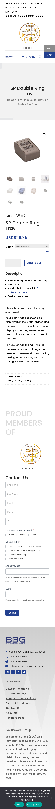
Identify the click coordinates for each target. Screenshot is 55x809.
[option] (28, 33)
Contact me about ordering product (24, 550)
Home (10, 99)
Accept (19, 804)
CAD (48, 55)
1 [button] (23, 48)
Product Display (33, 99)
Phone (23, 535)
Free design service (18, 559)
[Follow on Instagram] (8, 672)
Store (8, 588)
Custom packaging (17, 555)
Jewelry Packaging (17, 688)
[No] (51, 797)
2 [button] (26, 48)
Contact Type (13, 541)
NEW (19, 99)
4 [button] (32, 48)
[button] (4, 35)
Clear (47, 251)
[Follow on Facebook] (13, 672)
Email (11, 535)
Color (9, 247)
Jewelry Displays (16, 693)
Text (33, 535)
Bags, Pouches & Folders (21, 698)
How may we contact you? (20, 530)
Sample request (35, 546)
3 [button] (29, 48)
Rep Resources (15, 718)
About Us (11, 713)
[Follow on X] (18, 672)
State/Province (13, 566)
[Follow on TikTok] (24, 672)
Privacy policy (34, 804)
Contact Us (13, 708)
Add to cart (34, 263)
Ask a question (15, 546)
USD (47, 48)
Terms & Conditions (18, 703)
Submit (12, 612)
